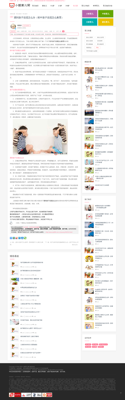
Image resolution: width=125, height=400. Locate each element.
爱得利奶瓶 (33, 388)
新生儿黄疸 (60, 380)
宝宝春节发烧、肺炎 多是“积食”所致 (31, 320)
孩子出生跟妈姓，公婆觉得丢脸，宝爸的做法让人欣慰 (27, 217)
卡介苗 (34, 381)
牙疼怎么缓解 (101, 379)
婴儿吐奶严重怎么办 (105, 383)
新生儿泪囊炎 (58, 381)
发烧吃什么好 (94, 384)
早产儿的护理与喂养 (83, 380)
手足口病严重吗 (50, 385)
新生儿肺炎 (31, 383)
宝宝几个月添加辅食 (17, 389)
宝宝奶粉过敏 (90, 383)
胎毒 (62, 383)
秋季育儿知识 (42, 379)
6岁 (56, 379)
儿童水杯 (25, 389)
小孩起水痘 (71, 385)
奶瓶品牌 (96, 387)
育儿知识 (35, 6)
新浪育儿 (100, 347)
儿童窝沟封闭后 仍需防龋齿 (28, 344)
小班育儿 (89, 14)
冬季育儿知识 (50, 379)
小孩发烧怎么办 (79, 384)
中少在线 (25, 227)
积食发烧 (21, 387)
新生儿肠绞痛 (44, 381)
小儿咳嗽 (65, 385)
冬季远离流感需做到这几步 (28, 287)
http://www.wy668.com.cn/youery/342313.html (59, 232)
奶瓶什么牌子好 (53, 388)
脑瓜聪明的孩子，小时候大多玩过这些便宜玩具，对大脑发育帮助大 (32, 214)
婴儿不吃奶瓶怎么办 (16, 388)
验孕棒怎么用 (81, 389)
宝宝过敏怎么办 (82, 383)
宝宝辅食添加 (109, 388)
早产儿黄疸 (47, 380)
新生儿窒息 (14, 381)
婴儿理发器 (72, 381)
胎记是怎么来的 (39, 380)
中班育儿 (105, 14)
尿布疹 (45, 387)
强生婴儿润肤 (99, 385)
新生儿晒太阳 (92, 380)
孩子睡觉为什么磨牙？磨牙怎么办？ (31, 328)
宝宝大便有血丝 (71, 384)
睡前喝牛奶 (96, 381)
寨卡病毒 (51, 381)
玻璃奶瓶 (73, 387)
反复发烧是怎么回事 (16, 391)
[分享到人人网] (22, 238)
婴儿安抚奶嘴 (102, 388)
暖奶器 (60, 388)
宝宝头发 (113, 385)
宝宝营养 (99, 41)
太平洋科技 (17, 376)
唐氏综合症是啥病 (55, 383)
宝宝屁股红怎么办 (13, 387)
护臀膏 (40, 389)
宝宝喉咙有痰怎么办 (28, 385)
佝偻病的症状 (102, 384)
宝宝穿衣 (29, 381)
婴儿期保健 (89, 44)
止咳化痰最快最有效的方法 (70, 389)
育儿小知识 (85, 6)
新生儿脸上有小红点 (23, 383)
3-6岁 (67, 6)
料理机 (36, 389)
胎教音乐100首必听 (16, 380)
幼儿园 (75, 6)
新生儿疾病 (89, 41)
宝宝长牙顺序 (51, 384)
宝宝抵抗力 (87, 384)
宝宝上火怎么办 (39, 387)
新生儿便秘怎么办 (52, 387)
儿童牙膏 (46, 389)
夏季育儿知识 (35, 379)
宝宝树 (94, 347)
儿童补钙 (28, 384)
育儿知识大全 (107, 6)
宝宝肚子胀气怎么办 (61, 384)
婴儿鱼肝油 (66, 387)
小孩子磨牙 (42, 385)
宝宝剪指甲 (106, 385)
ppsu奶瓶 (107, 387)
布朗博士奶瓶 (45, 388)
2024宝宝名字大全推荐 (102, 185)
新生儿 (44, 6)
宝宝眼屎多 (110, 380)
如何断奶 (85, 381)
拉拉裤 (60, 389)
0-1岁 (52, 6)
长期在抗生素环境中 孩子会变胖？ (30, 353)
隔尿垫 (56, 389)
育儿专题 (88, 31)
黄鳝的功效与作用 (26, 391)
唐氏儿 (38, 381)
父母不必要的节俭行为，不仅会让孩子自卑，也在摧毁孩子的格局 (31, 211)
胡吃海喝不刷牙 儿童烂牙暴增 (29, 336)
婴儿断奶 (17, 384)
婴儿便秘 (44, 384)
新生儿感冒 (65, 381)
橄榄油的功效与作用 (37, 391)
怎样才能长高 (58, 385)
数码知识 (23, 376)
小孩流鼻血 (19, 385)
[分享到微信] (25, 238)
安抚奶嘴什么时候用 (84, 388)
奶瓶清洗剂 (66, 388)
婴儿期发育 (100, 44)
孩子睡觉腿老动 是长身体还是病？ (30, 270)
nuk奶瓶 (39, 388)
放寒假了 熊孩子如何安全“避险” (30, 295)
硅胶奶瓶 (102, 387)
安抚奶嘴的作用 (93, 388)
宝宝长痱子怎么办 (29, 387)
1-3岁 (60, 6)
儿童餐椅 (31, 389)
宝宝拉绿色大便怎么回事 (71, 383)
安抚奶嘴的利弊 (74, 388)
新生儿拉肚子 (69, 379)
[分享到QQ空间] (14, 238)
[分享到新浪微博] (17, 238)
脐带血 (105, 380)
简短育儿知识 (61, 379)
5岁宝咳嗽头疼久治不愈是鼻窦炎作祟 (31, 262)
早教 (97, 47)
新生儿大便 (99, 380)
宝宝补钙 (22, 384)
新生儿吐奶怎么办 (77, 379)
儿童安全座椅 (19, 379)
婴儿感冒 (97, 383)
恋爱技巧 (45, 391)
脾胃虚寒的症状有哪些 (99, 389)
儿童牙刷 (51, 389)
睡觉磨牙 (36, 385)
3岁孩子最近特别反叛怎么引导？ (30, 312)
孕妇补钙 (33, 384)
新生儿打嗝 (86, 379)
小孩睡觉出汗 (103, 381)
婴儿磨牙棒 (78, 381)
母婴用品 (88, 47)
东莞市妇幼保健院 (34, 227)
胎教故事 (32, 380)
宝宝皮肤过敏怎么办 (90, 385)
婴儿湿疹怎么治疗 (79, 385)
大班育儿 (89, 22)
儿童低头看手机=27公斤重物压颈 (30, 304)
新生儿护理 (100, 37)
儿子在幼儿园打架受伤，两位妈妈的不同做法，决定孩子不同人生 (31, 219)
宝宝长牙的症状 (111, 384)
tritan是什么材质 (91, 51)
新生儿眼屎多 (93, 379)
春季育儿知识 (27, 379)
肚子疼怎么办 (89, 389)
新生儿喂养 (89, 37)
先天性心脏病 (39, 383)
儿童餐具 (60, 387)
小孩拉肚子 (12, 385)
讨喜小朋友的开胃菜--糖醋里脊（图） (31, 279)
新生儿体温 (67, 380)
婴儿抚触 (39, 384)
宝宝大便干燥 (46, 383)
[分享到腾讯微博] (19, 238)
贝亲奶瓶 (78, 387)
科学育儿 (96, 6)
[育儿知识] (19, 6)
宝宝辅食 (90, 381)
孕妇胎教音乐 (25, 380)
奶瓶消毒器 (90, 387)
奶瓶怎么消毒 (25, 388)
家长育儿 (105, 22)
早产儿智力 (74, 380)
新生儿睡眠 (14, 383)
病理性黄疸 (53, 380)
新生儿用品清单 (22, 381)
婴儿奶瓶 (84, 387)
